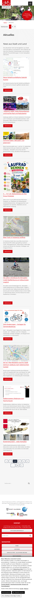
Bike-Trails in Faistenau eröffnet (14, 237)
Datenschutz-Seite (18, 569)
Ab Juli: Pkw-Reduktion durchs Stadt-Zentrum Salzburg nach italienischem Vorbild (16, 365)
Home (5, 22)
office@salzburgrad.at (17, 530)
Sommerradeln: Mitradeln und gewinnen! (13, 142)
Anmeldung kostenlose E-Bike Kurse (27, 15)
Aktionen (17, 549)
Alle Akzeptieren (6, 592)
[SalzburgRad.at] (6, 4)
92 (17, 465)
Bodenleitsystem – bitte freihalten (15, 442)
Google (21, 588)
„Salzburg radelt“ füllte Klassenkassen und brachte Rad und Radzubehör (16, 112)
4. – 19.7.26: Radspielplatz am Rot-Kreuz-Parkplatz (15, 195)
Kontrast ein (4, 26)
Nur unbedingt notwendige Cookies (11, 595)
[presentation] (16, 66)
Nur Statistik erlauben (18, 592)
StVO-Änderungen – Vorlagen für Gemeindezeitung (14, 325)
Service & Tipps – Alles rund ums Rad (17, 552)
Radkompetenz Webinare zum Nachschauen (13, 400)
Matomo (26, 588)
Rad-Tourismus (17, 556)
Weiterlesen (8, 90)
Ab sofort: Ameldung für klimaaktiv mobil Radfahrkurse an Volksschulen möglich (16, 280)
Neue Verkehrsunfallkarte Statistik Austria (15, 78)
